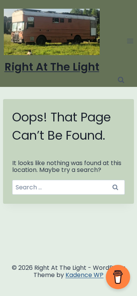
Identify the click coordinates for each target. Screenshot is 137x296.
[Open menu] (130, 41)
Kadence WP (84, 275)
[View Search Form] (121, 80)
